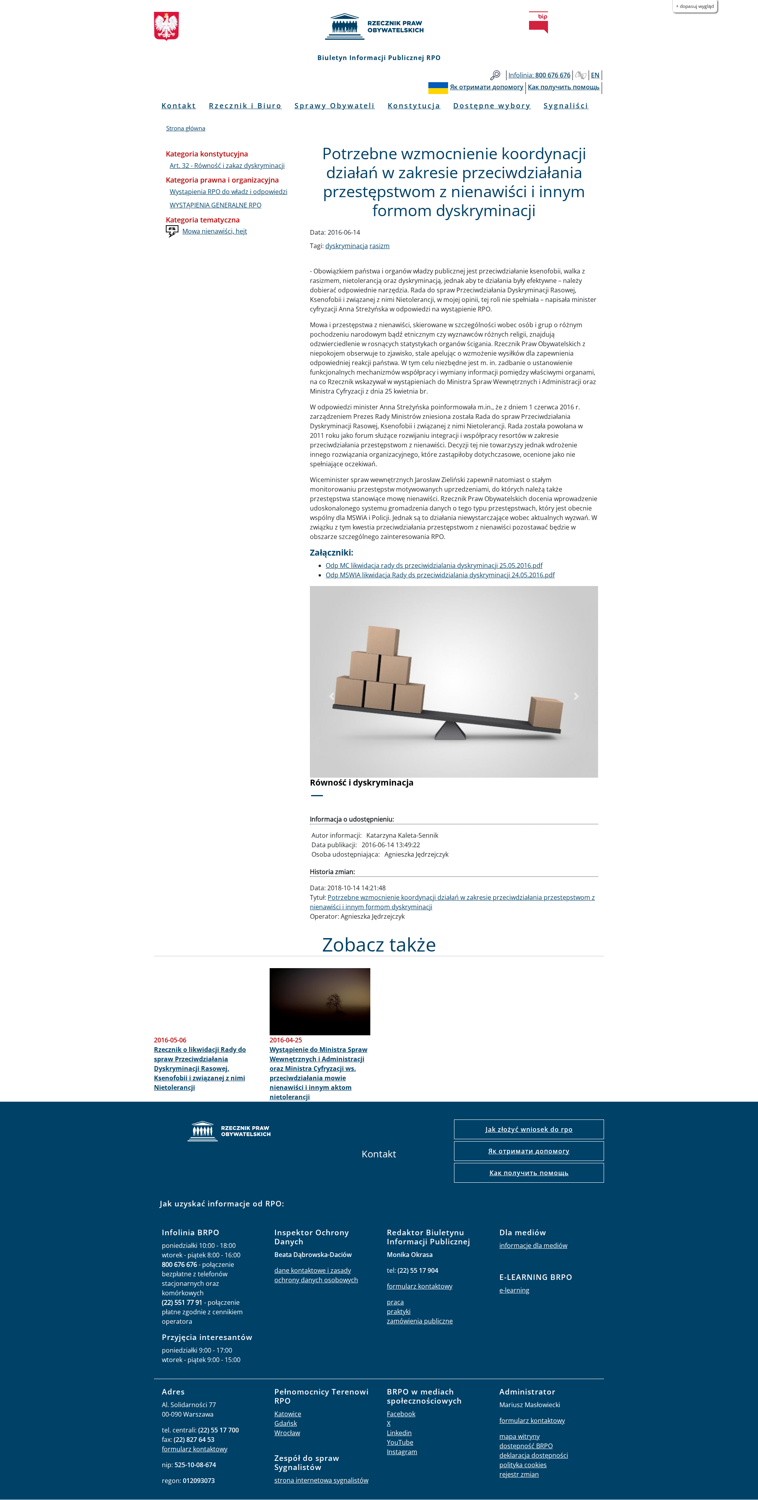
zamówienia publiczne (420, 1321)
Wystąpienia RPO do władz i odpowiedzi (228, 191)
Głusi (581, 75)
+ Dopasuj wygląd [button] (695, 6)
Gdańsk (285, 1423)
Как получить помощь (529, 1172)
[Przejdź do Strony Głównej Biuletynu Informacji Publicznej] (538, 22)
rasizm (380, 245)
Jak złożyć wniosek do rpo (529, 1129)
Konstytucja (414, 105)
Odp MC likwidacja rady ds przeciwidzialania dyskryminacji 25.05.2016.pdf (434, 565)
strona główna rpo (229, 1132)
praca (395, 1302)
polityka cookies (523, 1464)
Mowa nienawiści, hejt (214, 231)
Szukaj (495, 75)
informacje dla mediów (533, 1245)
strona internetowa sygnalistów (321, 1480)
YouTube (400, 1442)
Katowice (287, 1414)
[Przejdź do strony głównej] (379, 26)
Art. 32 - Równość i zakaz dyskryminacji (227, 165)
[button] (331, 696)
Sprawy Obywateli (335, 105)
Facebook (401, 1414)
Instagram (402, 1451)
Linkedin (399, 1432)
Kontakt (178, 105)
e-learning (514, 1290)
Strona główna (185, 128)
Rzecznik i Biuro (245, 105)
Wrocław (287, 1432)
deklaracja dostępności (533, 1455)
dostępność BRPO (526, 1446)
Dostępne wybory (492, 105)
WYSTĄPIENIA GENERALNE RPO (215, 205)
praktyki (399, 1311)
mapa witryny (519, 1436)
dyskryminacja (346, 245)
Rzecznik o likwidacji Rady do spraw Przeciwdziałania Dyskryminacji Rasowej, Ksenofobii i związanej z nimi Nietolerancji (200, 1068)
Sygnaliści (566, 105)
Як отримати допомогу (529, 1151)
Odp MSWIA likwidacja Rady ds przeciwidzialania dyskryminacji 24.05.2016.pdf (440, 575)
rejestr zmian (519, 1474)
